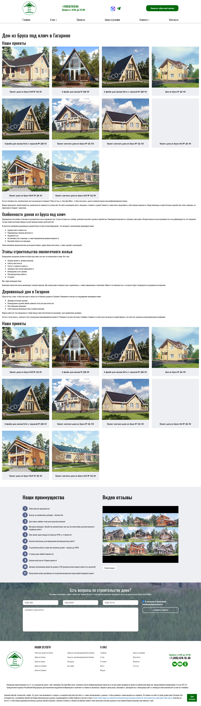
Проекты (81, 19)
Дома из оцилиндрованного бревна (80, 652)
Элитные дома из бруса (44, 652)
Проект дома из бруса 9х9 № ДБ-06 (175, 143)
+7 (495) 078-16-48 (179, 658)
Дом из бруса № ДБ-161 (175, 91)
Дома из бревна (41, 665)
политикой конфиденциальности (154, 603)
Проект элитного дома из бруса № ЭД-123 (75, 143)
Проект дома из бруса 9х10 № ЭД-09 (26, 91)
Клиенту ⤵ (144, 19)
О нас (102, 657)
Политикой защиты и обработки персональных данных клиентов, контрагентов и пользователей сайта (132, 697)
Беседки (70, 661)
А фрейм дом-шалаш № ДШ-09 (75, 91)
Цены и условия (112, 19)
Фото (102, 665)
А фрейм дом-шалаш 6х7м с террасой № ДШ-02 (26, 143)
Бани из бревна (40, 670)
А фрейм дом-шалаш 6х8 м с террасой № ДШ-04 (125, 91)
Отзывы (103, 661)
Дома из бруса (40, 657)
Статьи (136, 665)
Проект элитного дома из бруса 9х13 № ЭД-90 (75, 195)
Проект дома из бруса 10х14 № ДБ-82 (25, 195)
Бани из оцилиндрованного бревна (80, 657)
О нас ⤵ (53, 19)
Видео (102, 670)
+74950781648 (73, 7)
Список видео (109, 567)
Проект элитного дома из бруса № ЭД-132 (125, 143)
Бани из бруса (40, 661)
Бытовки (70, 665)
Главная (26, 19)
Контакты (173, 19)
